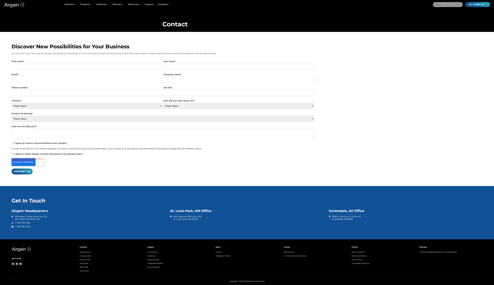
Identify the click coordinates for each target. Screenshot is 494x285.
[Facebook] (13, 263)
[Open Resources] (140, 4)
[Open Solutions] (75, 4)
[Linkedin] (16, 263)
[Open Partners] (123, 4)
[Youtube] (20, 263)
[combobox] (448, 4)
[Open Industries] (107, 4)
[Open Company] (169, 4)
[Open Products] (91, 4)
